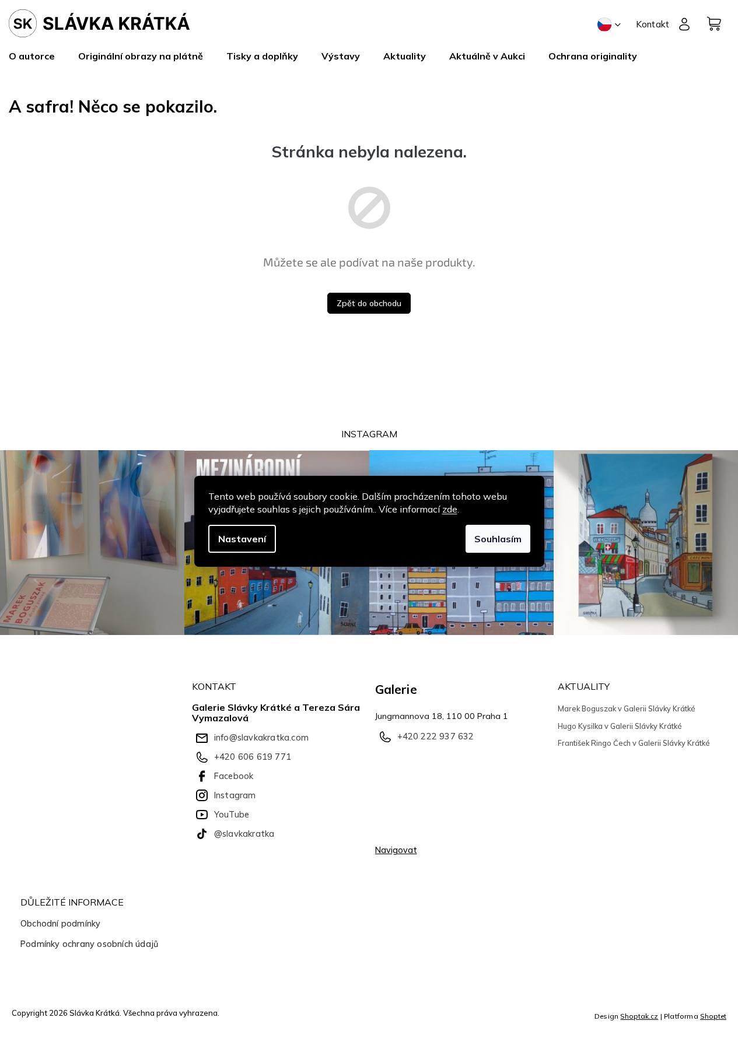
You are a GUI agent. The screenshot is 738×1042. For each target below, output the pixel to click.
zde (449, 509)
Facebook (234, 776)
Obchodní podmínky (60, 923)
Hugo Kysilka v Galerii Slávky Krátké (620, 726)
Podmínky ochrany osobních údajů (89, 944)
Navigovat (396, 850)
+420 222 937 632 (435, 736)
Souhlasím (498, 539)
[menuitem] (38, 56)
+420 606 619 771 (252, 757)
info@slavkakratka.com (261, 737)
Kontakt (652, 24)
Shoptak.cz (639, 1016)
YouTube (231, 814)
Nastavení (242, 539)
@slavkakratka (244, 834)
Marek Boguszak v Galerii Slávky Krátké (626, 708)
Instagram (235, 795)
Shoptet (713, 1016)
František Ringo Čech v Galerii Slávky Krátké (634, 743)
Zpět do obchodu (369, 303)
